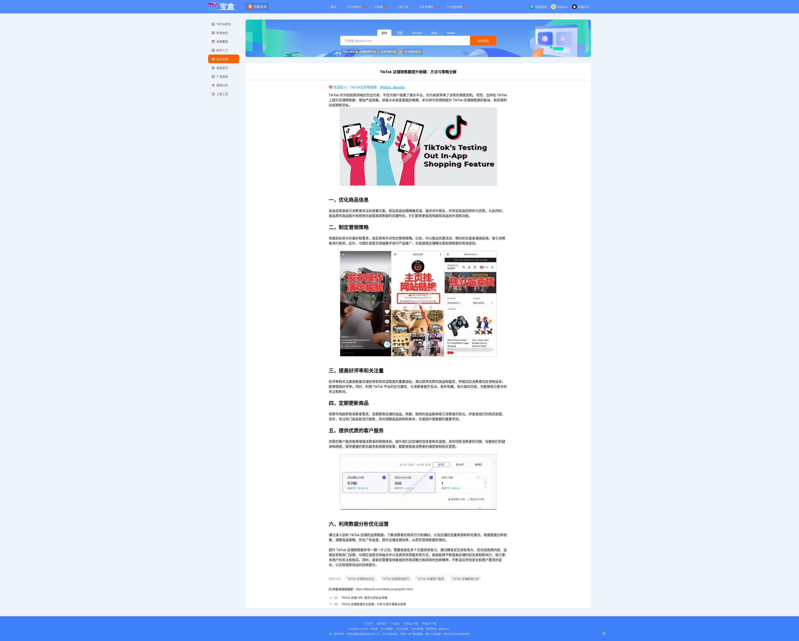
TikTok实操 (417, 628)
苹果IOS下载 (429, 623)
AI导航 (379, 7)
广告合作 (368, 623)
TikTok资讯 (354, 7)
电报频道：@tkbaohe (438, 628)
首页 (333, 7)
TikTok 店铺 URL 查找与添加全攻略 (364, 597)
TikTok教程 (349, 51)
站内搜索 (483, 40)
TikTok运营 (402, 628)
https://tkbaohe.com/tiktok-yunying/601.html (384, 589)
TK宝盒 (395, 623)
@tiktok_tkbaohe (392, 87)
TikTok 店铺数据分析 (465, 579)
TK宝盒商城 (455, 7)
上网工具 (402, 7)
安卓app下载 (410, 623)
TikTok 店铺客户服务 (430, 579)
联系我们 (382, 623)
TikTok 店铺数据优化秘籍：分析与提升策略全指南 (373, 604)
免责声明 (339, 634)
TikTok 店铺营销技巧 (395, 579)
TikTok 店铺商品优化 (360, 579)
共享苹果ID (426, 7)
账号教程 (368, 51)
